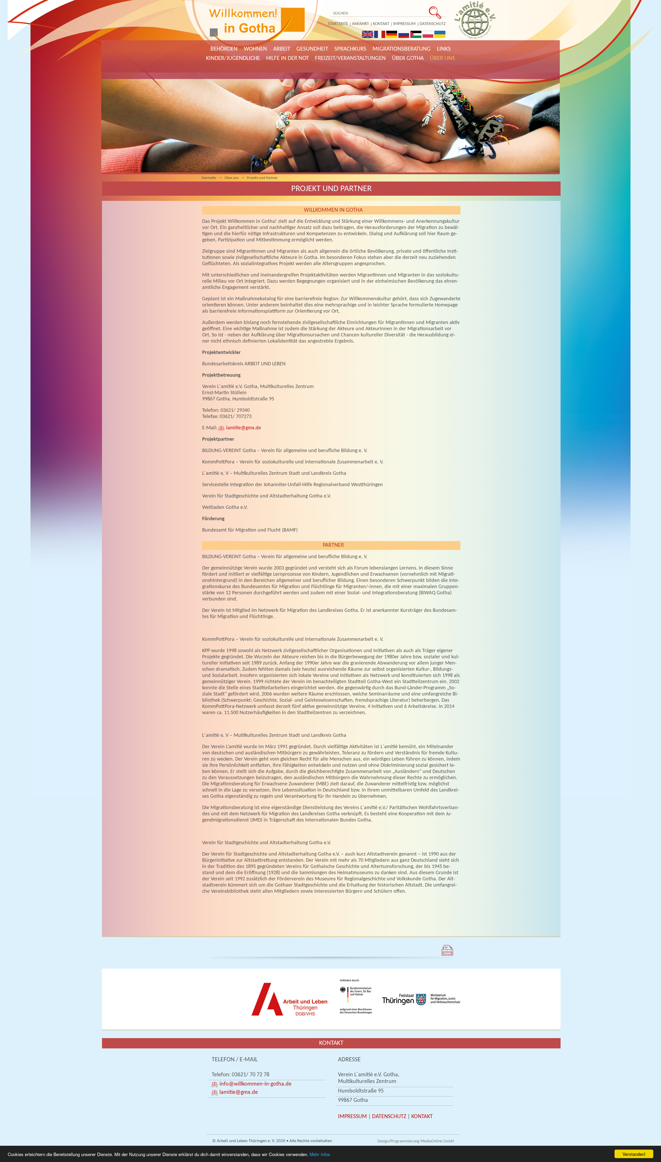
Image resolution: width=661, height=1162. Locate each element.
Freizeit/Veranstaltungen (350, 58)
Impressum (404, 24)
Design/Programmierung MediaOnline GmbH (415, 1141)
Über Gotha (408, 58)
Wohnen (255, 49)
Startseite (338, 24)
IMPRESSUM (352, 1117)
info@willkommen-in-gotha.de (255, 1084)
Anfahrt (360, 24)
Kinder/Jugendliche (233, 58)
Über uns (442, 58)
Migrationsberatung (402, 49)
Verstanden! (634, 1154)
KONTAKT (422, 1117)
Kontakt (381, 24)
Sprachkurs (350, 49)
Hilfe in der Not (287, 58)
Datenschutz (433, 24)
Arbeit (281, 49)
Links (444, 49)
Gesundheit (312, 49)
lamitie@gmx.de (243, 428)
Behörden (224, 49)
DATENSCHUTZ (389, 1117)
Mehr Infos (320, 1154)
